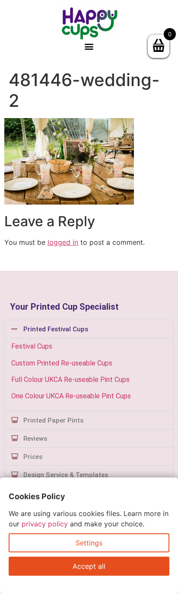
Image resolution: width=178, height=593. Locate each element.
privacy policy (45, 523)
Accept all (89, 566)
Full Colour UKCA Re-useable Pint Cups (70, 379)
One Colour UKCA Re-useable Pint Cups (71, 396)
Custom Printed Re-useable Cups (61, 363)
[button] (89, 46)
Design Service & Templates (65, 475)
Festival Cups (31, 346)
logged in (63, 242)
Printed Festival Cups (55, 329)
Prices (32, 457)
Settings (89, 543)
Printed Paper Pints (53, 420)
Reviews (35, 438)
